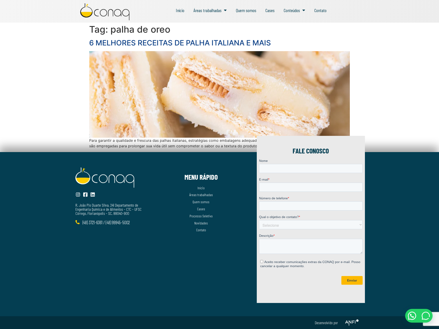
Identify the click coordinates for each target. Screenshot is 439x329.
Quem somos (246, 10)
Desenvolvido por (326, 322)
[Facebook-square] (85, 194)
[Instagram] (77, 194)
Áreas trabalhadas (207, 10)
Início (180, 10)
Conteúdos (292, 10)
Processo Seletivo (201, 216)
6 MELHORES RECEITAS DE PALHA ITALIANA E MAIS (180, 42)
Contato (320, 10)
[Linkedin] (92, 194)
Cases (270, 10)
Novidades (201, 223)
